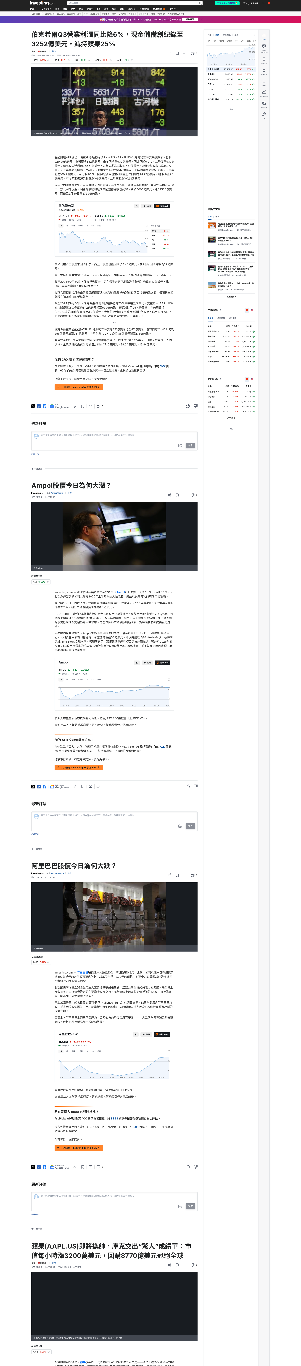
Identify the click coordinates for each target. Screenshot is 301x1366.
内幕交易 (132, 14)
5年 (92, 226)
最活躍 (210, 318)
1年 (87, 226)
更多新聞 (230, 296)
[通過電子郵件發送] (90, 406)
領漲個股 (221, 318)
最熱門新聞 (49, 14)
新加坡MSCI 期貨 (215, 79)
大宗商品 (227, 35)
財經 (114, 14)
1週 (66, 226)
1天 (61, 226)
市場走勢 (213, 310)
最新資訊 (36, 13)
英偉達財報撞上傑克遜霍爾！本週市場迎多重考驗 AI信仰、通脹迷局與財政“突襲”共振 (236, 253)
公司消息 (122, 14)
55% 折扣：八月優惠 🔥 (227, 3)
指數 (217, 35)
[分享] (169, 53)
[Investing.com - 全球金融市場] (42, 3)
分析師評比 (143, 14)
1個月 (73, 226)
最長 (99, 226)
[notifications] (263, 3)
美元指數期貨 (213, 99)
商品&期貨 (94, 14)
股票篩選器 (144, 9)
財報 (153, 14)
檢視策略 (80, 210)
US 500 (211, 94)
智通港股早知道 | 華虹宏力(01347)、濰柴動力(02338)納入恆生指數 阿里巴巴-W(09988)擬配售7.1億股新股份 (235, 269)
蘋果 (83, 1362)
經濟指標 (105, 14)
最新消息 (61, 14)
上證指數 (211, 74)
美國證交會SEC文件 (176, 14)
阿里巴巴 (82, 972)
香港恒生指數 (213, 69)
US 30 (210, 89)
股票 (236, 35)
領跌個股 (232, 318)
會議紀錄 (161, 14)
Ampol (120, 592)
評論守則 (35, 454)
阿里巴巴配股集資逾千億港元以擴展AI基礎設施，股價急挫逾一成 (236, 225)
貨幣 (209, 35)
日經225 (211, 84)
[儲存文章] (177, 53)
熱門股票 (213, 379)
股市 (79, 14)
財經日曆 (131, 9)
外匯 (86, 14)
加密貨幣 (71, 14)
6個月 (80, 226)
